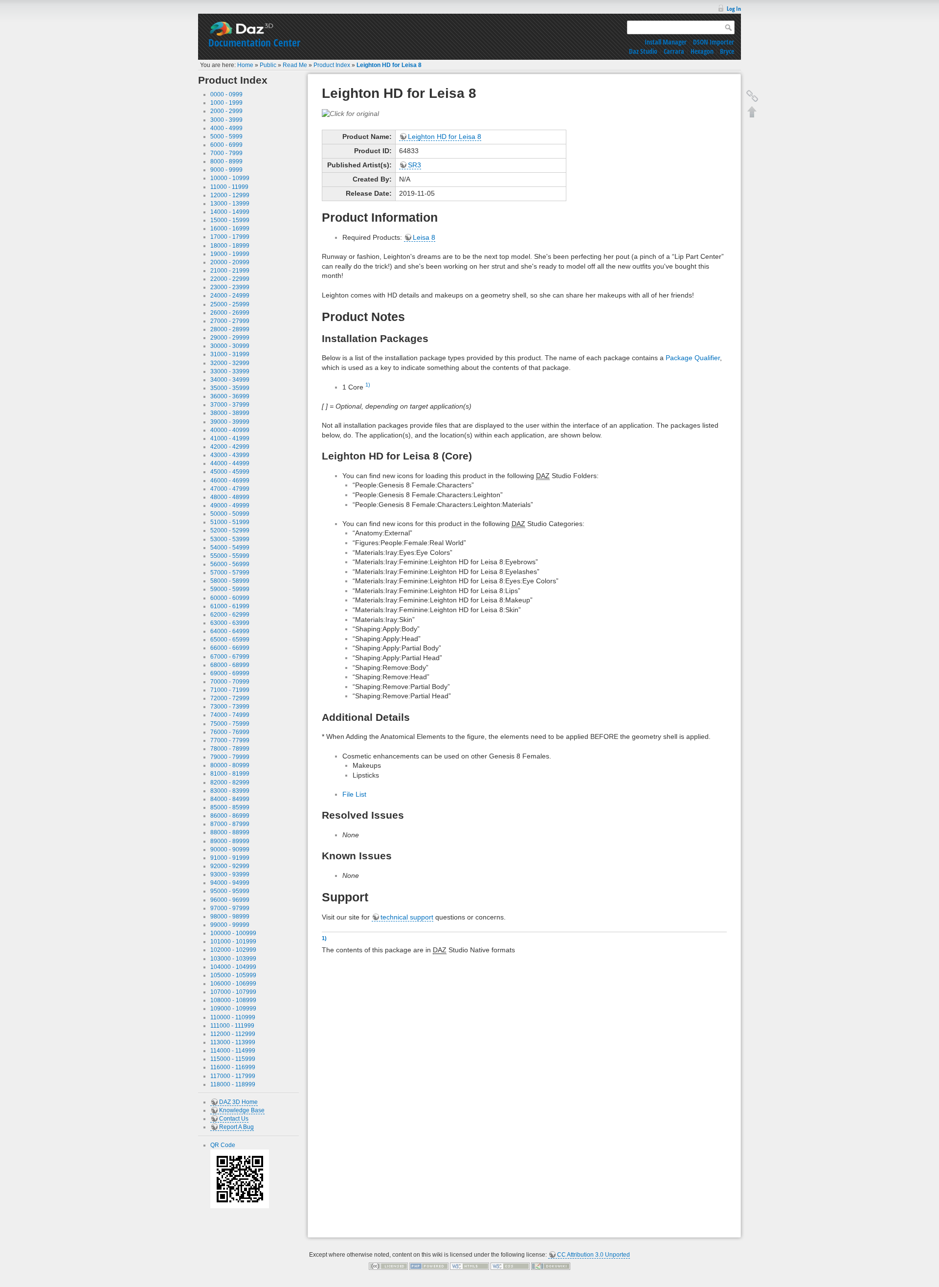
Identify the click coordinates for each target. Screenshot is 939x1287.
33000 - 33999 (229, 371)
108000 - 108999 (233, 1000)
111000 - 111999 (232, 1025)
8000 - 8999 (226, 161)
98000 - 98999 (229, 916)
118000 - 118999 (232, 1084)
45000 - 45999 (229, 471)
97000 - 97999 (229, 908)
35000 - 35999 (229, 388)
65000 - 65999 (229, 639)
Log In (734, 8)
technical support (406, 917)
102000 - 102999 (233, 949)
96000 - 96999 (229, 899)
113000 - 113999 (232, 1042)
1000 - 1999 (226, 102)
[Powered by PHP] (428, 1266)
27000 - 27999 (229, 321)
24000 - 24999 (229, 295)
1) (367, 385)
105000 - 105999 (233, 975)
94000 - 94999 (229, 882)
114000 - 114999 (232, 1050)
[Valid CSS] (510, 1266)
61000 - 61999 (229, 606)
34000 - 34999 (229, 379)
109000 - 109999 (233, 1008)
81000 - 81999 (229, 773)
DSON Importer (713, 41)
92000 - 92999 (229, 866)
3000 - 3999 (226, 119)
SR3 (414, 165)
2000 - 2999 (226, 111)
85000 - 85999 (229, 807)
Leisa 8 (424, 237)
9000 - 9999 (226, 169)
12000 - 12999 (229, 195)
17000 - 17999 (229, 236)
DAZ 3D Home (238, 1102)
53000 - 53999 (229, 539)
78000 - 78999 (229, 748)
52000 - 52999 (229, 530)
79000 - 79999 (229, 757)
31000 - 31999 (229, 354)
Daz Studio (643, 51)
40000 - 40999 (229, 430)
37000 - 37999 (229, 404)
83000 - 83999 (229, 790)
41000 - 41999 (229, 438)
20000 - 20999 (229, 262)
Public (268, 65)
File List (354, 794)
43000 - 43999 (229, 455)
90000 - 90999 (229, 849)
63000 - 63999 (229, 623)
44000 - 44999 (229, 463)
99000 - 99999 (229, 924)
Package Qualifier (693, 358)
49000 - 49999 (229, 505)
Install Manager (666, 41)
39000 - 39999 (229, 421)
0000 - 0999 (226, 94)
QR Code (222, 1145)
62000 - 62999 (229, 614)
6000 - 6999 (226, 144)
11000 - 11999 (229, 187)
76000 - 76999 (229, 732)
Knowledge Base (242, 1110)
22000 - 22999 (229, 279)
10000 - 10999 (229, 178)
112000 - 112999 (232, 1034)
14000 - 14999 (229, 211)
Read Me (295, 65)
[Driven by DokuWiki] (550, 1266)
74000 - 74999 (229, 715)
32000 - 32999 (229, 363)
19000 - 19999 (229, 254)
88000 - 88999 (229, 832)
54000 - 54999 (229, 547)
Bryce (727, 51)
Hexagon (702, 51)
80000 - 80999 (229, 765)
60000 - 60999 (229, 598)
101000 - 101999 (233, 941)
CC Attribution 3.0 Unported (593, 1254)
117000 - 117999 (232, 1076)
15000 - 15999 (229, 220)
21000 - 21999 (229, 270)
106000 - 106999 (233, 983)
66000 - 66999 (229, 647)
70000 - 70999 (229, 681)
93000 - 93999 (229, 874)
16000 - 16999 (229, 228)
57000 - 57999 (229, 572)
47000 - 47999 (229, 488)
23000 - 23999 (229, 287)
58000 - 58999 (229, 580)
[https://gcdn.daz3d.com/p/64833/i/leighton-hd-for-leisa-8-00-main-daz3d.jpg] (350, 113)
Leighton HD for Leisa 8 (389, 65)
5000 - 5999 (226, 136)
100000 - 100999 (233, 933)
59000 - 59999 (229, 589)
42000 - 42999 (229, 446)
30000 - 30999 (229, 346)
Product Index (331, 65)
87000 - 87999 (229, 824)
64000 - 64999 (229, 631)
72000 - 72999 (229, 698)
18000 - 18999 (229, 245)
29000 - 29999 (229, 337)
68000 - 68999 (229, 665)
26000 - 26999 (229, 312)
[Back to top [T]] (752, 111)
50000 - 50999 (229, 513)
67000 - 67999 (229, 656)
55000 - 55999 (229, 555)
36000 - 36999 (229, 396)
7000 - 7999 (226, 153)
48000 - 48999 (229, 497)
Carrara (674, 51)
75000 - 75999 (229, 723)
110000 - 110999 (232, 1017)
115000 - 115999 (232, 1059)
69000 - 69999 (229, 673)
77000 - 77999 (229, 740)
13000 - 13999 (229, 203)
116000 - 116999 (232, 1067)
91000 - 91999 (229, 857)
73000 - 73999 (229, 706)
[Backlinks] (752, 96)
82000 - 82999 (229, 782)
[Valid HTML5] (469, 1266)
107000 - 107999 (233, 991)
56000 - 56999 (229, 564)
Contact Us (233, 1118)
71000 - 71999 (229, 690)
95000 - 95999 (229, 891)
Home (245, 65)
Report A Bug (236, 1127)
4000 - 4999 (226, 128)
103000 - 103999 (233, 958)
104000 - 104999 (233, 967)
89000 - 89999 (229, 841)
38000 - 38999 (229, 413)
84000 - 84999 (229, 799)
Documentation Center (254, 42)
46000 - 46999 (229, 480)
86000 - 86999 (229, 815)
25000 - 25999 (229, 304)
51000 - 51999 (229, 522)
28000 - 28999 (229, 329)
